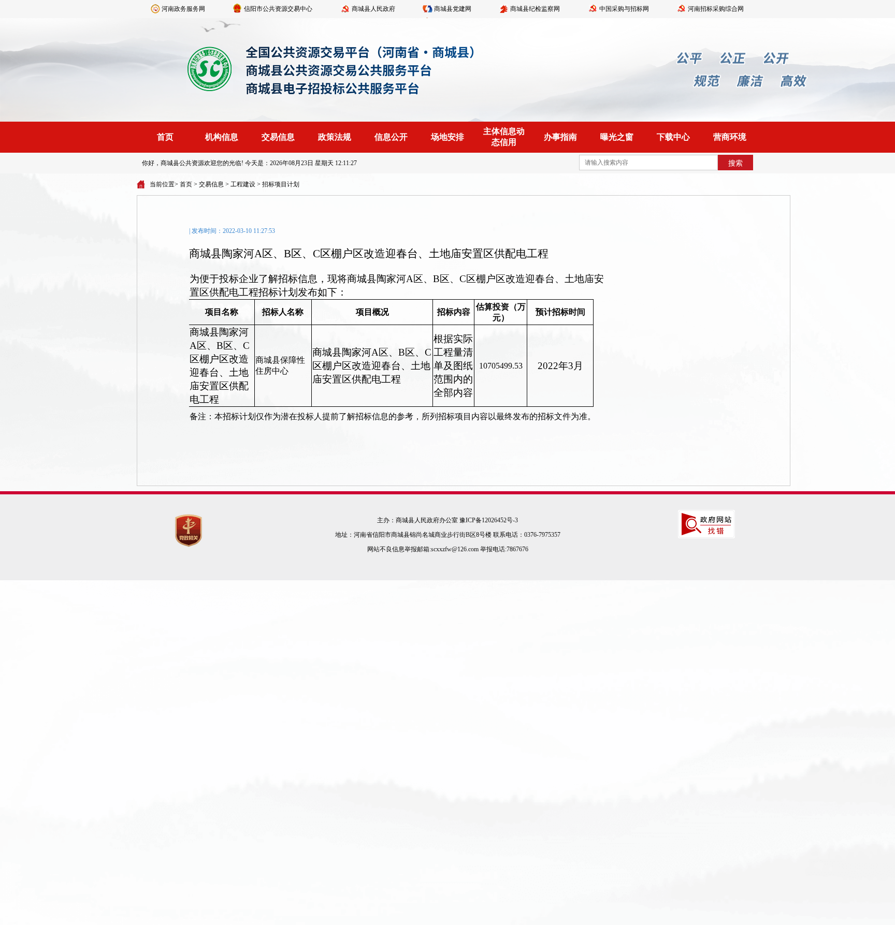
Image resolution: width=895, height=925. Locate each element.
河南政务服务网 (183, 8)
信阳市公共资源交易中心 (278, 8)
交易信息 (278, 137)
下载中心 (673, 137)
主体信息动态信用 (504, 136)
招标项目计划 (280, 184)
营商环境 (729, 137)
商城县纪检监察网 (535, 8)
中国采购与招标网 (624, 8)
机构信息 (221, 137)
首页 (165, 137)
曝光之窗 (616, 137)
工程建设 (242, 184)
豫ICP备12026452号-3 (488, 520)
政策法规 (334, 137)
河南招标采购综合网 (716, 8)
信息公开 (391, 137)
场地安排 (447, 137)
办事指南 (560, 137)
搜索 (735, 163)
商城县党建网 (452, 8)
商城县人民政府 (373, 8)
